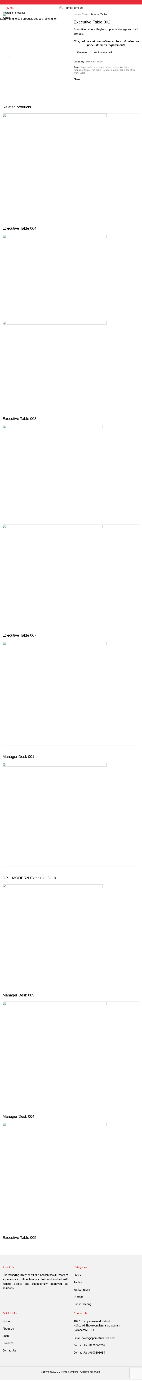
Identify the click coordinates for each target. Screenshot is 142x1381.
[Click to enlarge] (8, 53)
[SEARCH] (137, 13)
